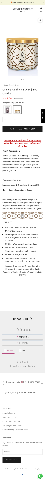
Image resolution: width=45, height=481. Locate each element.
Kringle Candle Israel (11, 85)
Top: (4, 180)
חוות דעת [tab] (9, 350)
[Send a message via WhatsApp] (40, 476)
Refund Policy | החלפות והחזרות (15, 429)
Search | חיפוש (8, 413)
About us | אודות (9, 417)
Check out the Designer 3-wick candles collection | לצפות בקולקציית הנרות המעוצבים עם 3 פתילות (23, 143)
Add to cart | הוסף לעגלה (22, 129)
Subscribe (11, 460)
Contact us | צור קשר (11, 421)
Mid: (19, 180)
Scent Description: (11, 151)
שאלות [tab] (24, 350)
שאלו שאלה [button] (23, 343)
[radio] (7, 110)
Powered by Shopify (33, 469)
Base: (5, 190)
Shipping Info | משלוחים (12, 425)
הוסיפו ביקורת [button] (24, 337)
